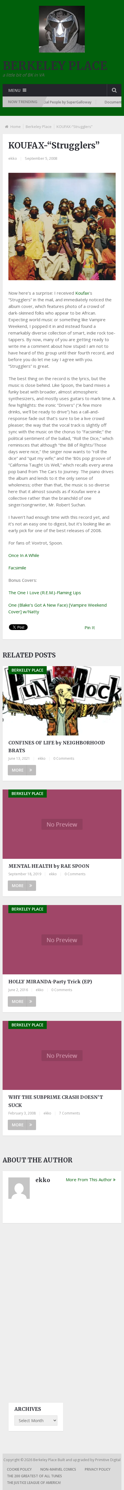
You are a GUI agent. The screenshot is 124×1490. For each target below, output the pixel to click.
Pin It (89, 627)
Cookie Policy (19, 1469)
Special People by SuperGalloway (54, 102)
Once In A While (23, 555)
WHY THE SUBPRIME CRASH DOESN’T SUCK (55, 1101)
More (18, 770)
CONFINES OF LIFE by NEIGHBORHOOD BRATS (56, 746)
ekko (12, 158)
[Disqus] (62, 1308)
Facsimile (17, 568)
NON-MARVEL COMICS (58, 1469)
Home (15, 126)
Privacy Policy (97, 1469)
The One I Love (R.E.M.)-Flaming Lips (44, 592)
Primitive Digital (108, 1459)
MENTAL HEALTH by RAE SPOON (48, 866)
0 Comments (63, 758)
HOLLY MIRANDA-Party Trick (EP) (50, 981)
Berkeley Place (39, 126)
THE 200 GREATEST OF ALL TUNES (34, 1476)
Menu (14, 90)
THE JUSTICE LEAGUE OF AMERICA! (34, 1482)
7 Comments (69, 1113)
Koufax (82, 293)
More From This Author (89, 1179)
